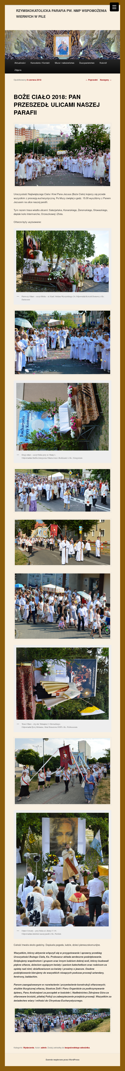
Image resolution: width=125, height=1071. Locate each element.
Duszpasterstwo (86, 62)
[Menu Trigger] (114, 6)
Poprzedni (91, 79)
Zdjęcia (17, 69)
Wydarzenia (28, 1047)
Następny (105, 79)
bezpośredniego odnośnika (77, 1047)
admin (44, 1047)
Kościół (103, 62)
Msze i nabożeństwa (64, 62)
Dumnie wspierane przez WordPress (62, 1059)
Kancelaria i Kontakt (40, 62)
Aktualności (20, 62)
